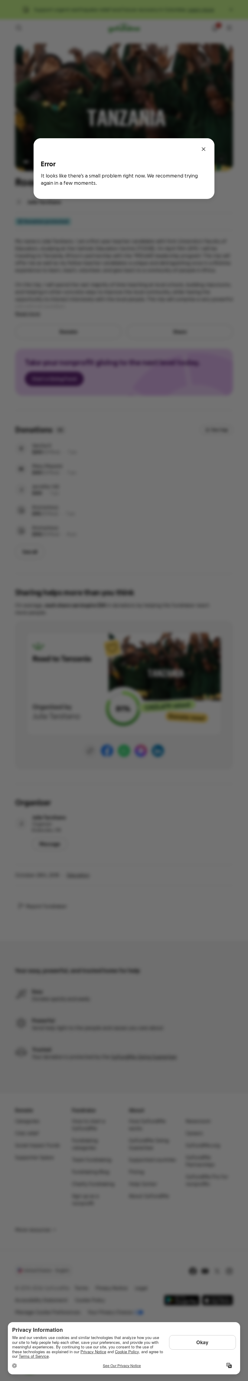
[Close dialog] (203, 149)
